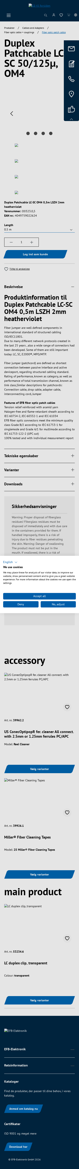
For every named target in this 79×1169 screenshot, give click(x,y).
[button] (10, 562)
